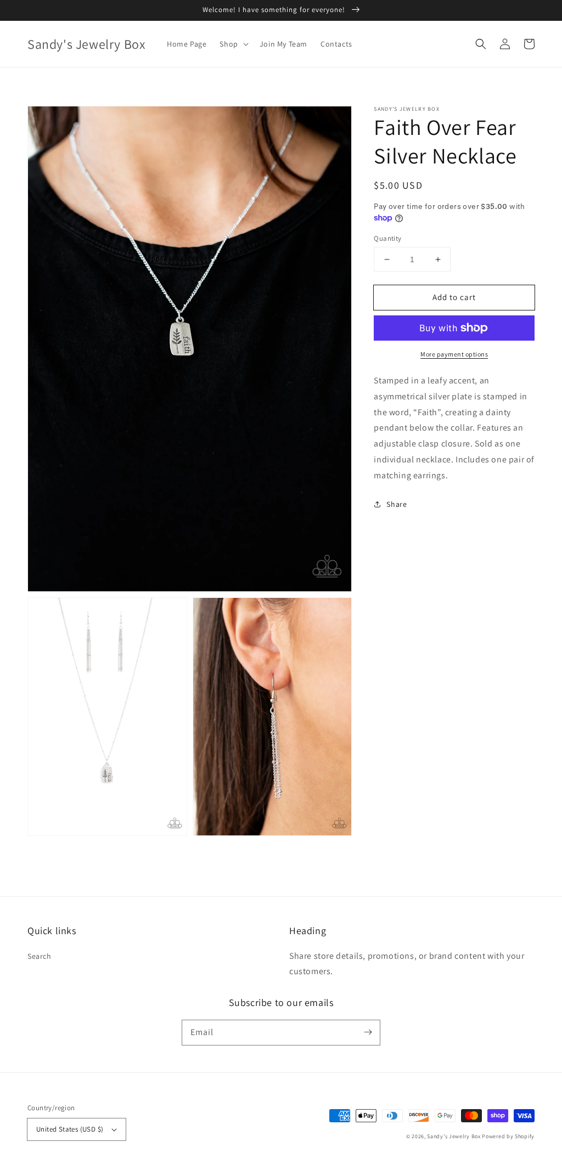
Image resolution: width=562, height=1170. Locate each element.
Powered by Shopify (508, 1136)
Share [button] (396, 504)
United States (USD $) (69, 1129)
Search (39, 956)
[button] (481, 44)
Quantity (387, 238)
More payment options (454, 354)
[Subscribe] (368, 1032)
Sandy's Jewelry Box (453, 1136)
